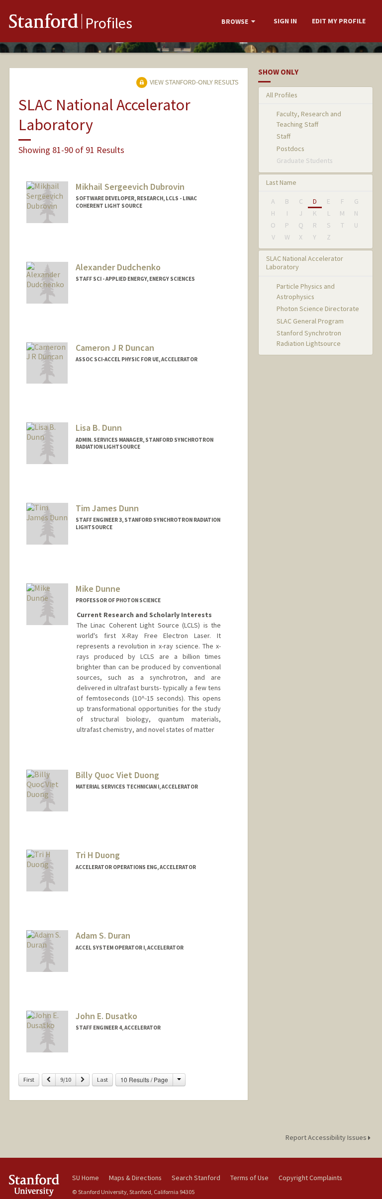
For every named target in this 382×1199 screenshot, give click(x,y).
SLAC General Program (310, 321)
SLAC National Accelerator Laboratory (304, 262)
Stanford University (35, 1185)
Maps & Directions (135, 1177)
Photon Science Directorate (318, 308)
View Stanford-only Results (193, 82)
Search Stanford (196, 1177)
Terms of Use (249, 1177)
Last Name (281, 182)
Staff (283, 136)
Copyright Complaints (310, 1177)
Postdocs (290, 148)
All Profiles (281, 94)
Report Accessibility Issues (327, 1137)
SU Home (85, 1177)
